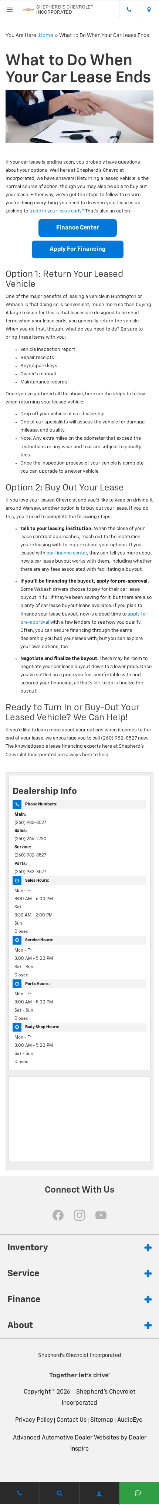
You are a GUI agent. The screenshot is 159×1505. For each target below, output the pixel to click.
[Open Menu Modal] (10, 9)
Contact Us (72, 1420)
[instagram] (79, 1215)
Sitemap (102, 1420)
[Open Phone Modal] (129, 9)
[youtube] (101, 1215)
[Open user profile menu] (99, 1494)
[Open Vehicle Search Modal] (60, 1493)
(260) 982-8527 (30, 823)
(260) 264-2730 (30, 839)
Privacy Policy (34, 1420)
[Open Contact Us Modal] (20, 1493)
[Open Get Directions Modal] (149, 9)
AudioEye (129, 1420)
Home (46, 35)
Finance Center (77, 228)
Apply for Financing (78, 249)
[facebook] (58, 1215)
